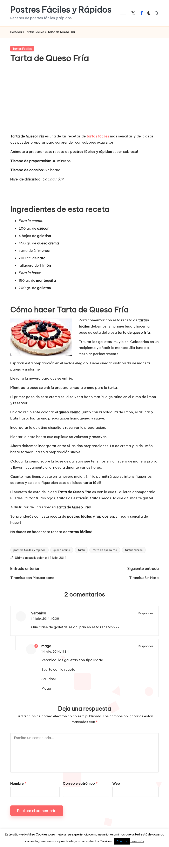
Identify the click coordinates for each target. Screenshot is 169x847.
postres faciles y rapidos (29, 550)
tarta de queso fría (105, 550)
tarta (81, 550)
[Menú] (123, 13)
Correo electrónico (80, 783)
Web (116, 783)
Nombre (18, 783)
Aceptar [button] (121, 841)
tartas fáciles (134, 550)
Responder (145, 613)
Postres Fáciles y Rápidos (60, 9)
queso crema (61, 550)
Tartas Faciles (34, 32)
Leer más (137, 841)
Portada (16, 32)
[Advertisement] (84, 101)
